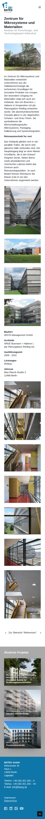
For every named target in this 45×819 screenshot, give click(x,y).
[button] (39, 7)
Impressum (10, 797)
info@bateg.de (19, 787)
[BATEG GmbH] (8, 7)
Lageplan (9, 775)
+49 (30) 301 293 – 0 (24, 780)
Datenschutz (10, 801)
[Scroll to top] (39, 813)
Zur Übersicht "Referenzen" (23, 632)
